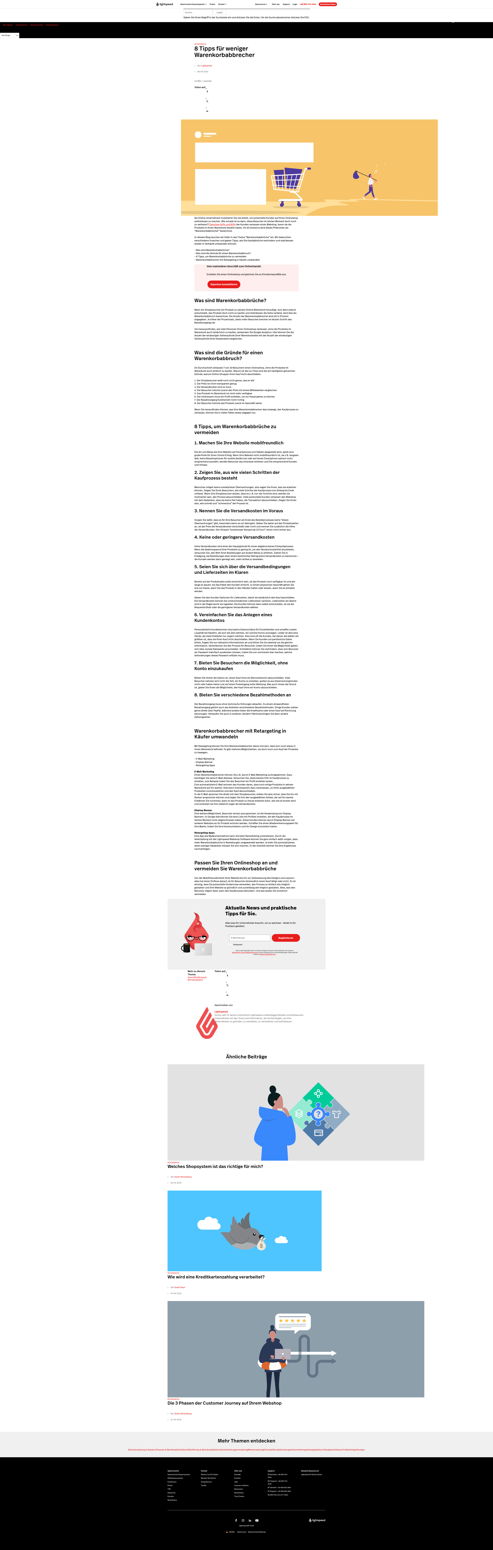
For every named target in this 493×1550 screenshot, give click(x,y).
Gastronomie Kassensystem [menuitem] (192, 4)
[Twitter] (207, 102)
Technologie (285, 1450)
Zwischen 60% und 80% (222, 224)
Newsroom (238, 1489)
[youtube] (257, 1520)
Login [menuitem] (294, 4)
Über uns (238, 1471)
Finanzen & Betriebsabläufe (169, 1450)
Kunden (171, 1496)
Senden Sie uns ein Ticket (278, 1495)
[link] (308, 4)
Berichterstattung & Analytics (142, 1450)
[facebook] (236, 1520)
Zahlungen (360, 1450)
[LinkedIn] (207, 111)
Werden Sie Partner (208, 1478)
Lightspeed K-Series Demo (311, 1474)
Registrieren (285, 938)
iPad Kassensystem (175, 1478)
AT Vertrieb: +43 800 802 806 (279, 1487)
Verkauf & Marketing (345, 1450)
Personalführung (271, 1450)
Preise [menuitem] (212, 4)
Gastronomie (36, 25)
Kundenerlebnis (224, 1450)
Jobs (236, 1482)
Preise (170, 1485)
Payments (172, 1493)
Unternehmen (52, 25)
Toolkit (203, 1485)
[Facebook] (207, 92)
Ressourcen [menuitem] (260, 4)
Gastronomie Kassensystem (179, 1474)
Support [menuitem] (286, 4)
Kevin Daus (179, 1287)
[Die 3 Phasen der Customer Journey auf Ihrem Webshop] (296, 1396)
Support (271, 1471)
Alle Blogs (8, 25)
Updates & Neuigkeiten (325, 1450)
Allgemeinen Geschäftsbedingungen (245, 953)
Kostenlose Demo (328, 4)
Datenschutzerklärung (267, 954)
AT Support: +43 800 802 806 (279, 1491)
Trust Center (239, 1496)
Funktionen (172, 1482)
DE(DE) (232, 1532)
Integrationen (206, 1482)
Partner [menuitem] (221, 4)
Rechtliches (172, 1500)
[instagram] (243, 1520)
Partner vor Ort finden (209, 1474)
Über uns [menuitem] (276, 4)
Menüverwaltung (256, 1450)
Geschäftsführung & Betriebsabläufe (197, 978)
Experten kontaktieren (224, 284)
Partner (204, 1471)
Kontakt (237, 1474)
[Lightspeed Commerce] (164, 4)
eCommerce (21, 25)
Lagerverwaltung (240, 1450)
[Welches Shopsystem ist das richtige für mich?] (296, 1159)
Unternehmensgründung (302, 1450)
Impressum (241, 1532)
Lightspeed (206, 65)
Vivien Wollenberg (183, 1176)
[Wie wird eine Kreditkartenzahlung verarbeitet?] (245, 1270)
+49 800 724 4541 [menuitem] (308, 4)
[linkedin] (250, 1520)
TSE (169, 1489)
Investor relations (241, 1485)
